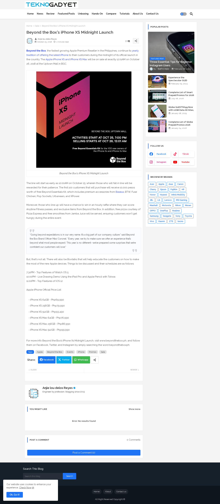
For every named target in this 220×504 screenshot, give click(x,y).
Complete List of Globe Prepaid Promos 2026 (180, 123)
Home (30, 13)
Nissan (188, 205)
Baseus (120, 191)
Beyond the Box (54, 352)
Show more (134, 409)
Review (50, 13)
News (40, 13)
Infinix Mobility (178, 195)
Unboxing (83, 13)
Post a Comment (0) (84, 452)
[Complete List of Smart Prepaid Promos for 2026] (157, 96)
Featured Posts (66, 13)
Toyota (188, 216)
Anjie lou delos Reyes (58, 388)
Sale (37, 26)
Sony (178, 216)
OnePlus (164, 211)
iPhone (81, 352)
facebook (161, 154)
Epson (163, 189)
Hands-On (97, 13)
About (108, 491)
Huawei (163, 195)
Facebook (48, 359)
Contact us (121, 491)
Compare (111, 13)
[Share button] (95, 359)
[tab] (30, 13)
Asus (171, 184)
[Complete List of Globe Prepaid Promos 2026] (157, 125)
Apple (40, 352)
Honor (153, 195)
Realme (176, 211)
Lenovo (168, 200)
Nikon (178, 205)
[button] (183, 14)
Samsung (154, 216)
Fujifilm (174, 189)
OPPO (153, 211)
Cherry (153, 189)
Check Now (25, 487)
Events (70, 352)
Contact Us (152, 13)
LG (159, 200)
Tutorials (124, 13)
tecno (180, 221)
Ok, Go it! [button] (15, 494)
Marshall (154, 205)
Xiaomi (161, 221)
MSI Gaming (181, 200)
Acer (152, 184)
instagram (161, 162)
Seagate (167, 216)
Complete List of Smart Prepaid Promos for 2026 (181, 93)
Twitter (66, 359)
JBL (151, 200)
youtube (185, 162)
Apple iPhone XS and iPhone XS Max (66, 59)
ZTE (171, 221)
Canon (180, 184)
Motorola (166, 205)
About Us (138, 13)
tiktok (185, 154)
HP (183, 189)
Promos (92, 352)
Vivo (152, 221)
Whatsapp (82, 359)
